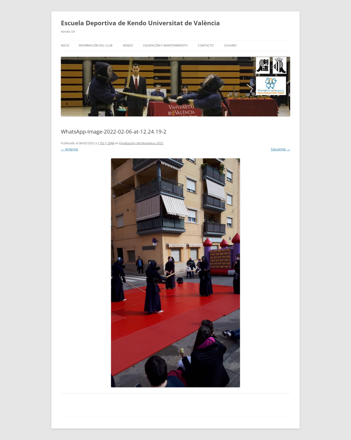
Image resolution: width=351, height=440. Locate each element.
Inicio (65, 45)
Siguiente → (280, 149)
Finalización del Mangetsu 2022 (141, 143)
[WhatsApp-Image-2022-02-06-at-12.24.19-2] (175, 272)
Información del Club (95, 45)
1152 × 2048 (106, 143)
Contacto (205, 45)
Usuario (230, 45)
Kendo (128, 45)
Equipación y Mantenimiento (165, 45)
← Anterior (69, 149)
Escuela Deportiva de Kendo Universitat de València (140, 23)
